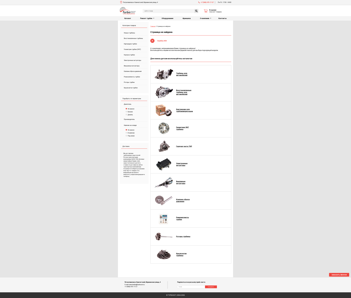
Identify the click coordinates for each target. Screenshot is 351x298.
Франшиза (187, 18)
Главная (152, 26)
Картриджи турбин (130, 44)
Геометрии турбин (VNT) (132, 49)
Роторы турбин (129, 82)
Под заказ (131, 136)
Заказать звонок (339, 275)
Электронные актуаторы (132, 60)
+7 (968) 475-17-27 (207, 2)
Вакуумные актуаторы (132, 66)
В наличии (131, 133)
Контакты (222, 18)
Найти (196, 11)
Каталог (127, 18)
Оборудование (167, 18)
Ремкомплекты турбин (132, 77)
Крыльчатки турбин (131, 88)
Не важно (131, 109)
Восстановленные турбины (133, 38)
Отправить (211, 286)
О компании (204, 18)
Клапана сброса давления (132, 71)
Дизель (130, 115)
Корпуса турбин (129, 55)
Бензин (130, 112)
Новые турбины (129, 33)
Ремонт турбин (146, 18)
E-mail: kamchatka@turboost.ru (135, 284)
